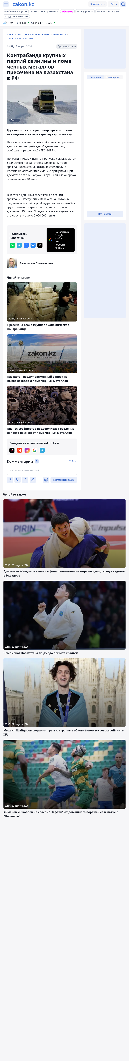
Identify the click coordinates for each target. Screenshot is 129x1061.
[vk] (33, 245)
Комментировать (64, 479)
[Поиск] (123, 4)
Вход (74, 461)
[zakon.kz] (23, 4)
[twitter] (40, 245)
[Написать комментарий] (42, 470)
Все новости (59, 34)
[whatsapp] (12, 245)
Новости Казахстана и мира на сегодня (28, 34)
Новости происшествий (20, 38)
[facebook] (26, 245)
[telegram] (19, 245)
